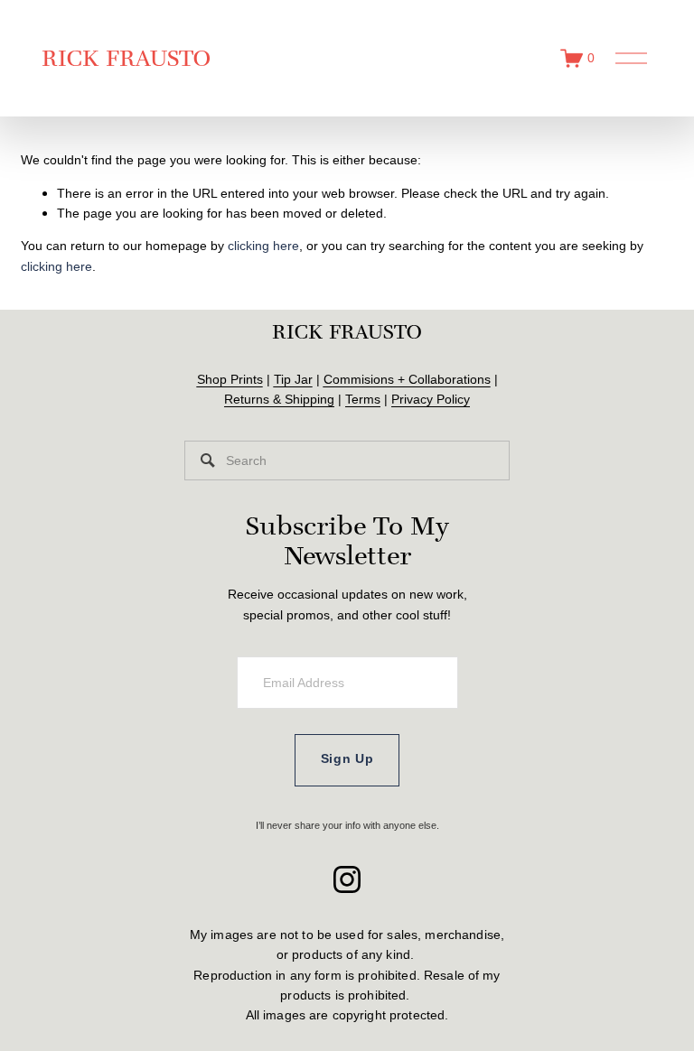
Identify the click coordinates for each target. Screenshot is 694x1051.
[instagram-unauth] (347, 879)
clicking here (263, 245)
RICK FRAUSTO (126, 57)
